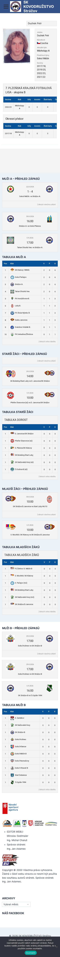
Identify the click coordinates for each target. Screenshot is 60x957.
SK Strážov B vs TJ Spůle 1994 (30, 695)
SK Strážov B (20, 732)
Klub (12, 264)
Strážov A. (19, 284)
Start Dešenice (21, 775)
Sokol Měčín (43, 58)
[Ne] (56, 946)
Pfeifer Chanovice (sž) (24, 441)
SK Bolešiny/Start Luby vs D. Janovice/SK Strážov (30, 381)
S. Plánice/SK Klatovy (23, 448)
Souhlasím (30, 953)
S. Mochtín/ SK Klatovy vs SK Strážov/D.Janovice (30, 535)
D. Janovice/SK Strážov (24, 434)
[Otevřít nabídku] (6, 6)
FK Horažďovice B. (22, 298)
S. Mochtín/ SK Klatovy (24, 576)
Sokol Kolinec (20, 739)
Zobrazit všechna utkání (46, 205)
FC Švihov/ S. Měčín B (23, 569)
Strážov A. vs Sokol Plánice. (30, 226)
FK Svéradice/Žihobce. (24, 334)
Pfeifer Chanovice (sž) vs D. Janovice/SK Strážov (30, 403)
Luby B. (18, 306)
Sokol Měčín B (21, 754)
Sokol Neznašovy (22, 761)
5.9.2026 (30, 238)
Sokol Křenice (20, 746)
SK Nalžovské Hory (22, 725)
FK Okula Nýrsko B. (22, 313)
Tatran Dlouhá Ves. (22, 291)
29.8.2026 (30, 371)
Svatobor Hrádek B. (23, 327)
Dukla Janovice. (21, 320)
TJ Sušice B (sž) (21, 469)
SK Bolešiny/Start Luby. (24, 590)
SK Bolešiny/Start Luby (24, 455)
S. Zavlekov (19, 718)
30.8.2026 (30, 216)
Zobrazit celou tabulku (47, 342)
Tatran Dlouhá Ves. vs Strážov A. (30, 247)
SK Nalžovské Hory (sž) (24, 462)
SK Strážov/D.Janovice (24, 604)
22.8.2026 (30, 187)
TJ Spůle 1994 (20, 782)
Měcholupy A (43, 50)
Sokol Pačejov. (21, 277)
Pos (5, 264)
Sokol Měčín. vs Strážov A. (30, 196)
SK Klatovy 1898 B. (22, 270)
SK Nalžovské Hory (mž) (24, 597)
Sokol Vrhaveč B (21, 768)
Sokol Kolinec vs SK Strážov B (30, 646)
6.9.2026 (30, 525)
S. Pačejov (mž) (21, 583)
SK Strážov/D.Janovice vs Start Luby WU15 (30, 506)
